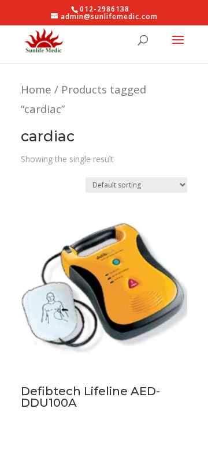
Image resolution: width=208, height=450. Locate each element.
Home (36, 89)
